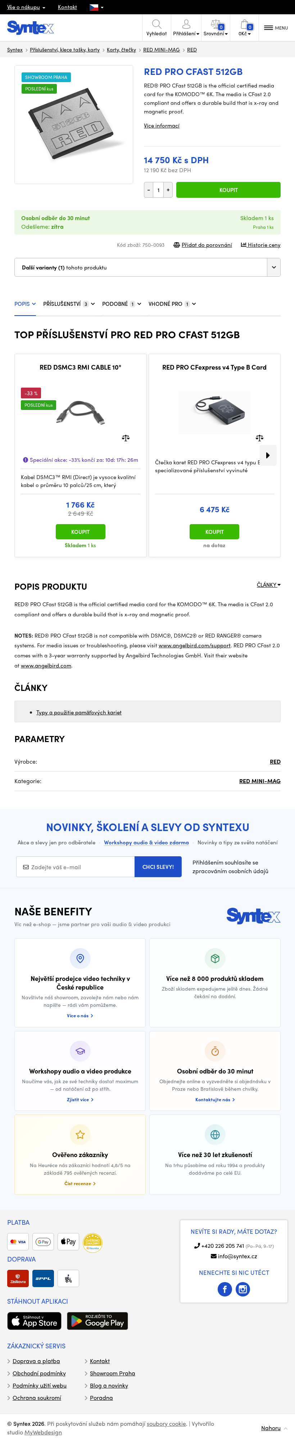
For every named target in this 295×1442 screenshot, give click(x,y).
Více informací (162, 125)
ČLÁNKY (267, 585)
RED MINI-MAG (161, 49)
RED (192, 49)
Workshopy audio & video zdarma (146, 842)
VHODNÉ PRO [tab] (168, 304)
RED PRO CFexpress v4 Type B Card (214, 367)
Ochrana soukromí (37, 1397)
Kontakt (67, 7)
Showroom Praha (112, 1373)
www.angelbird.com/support (195, 645)
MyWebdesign (43, 1432)
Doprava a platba (36, 1361)
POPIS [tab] (22, 304)
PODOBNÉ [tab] (117, 304)
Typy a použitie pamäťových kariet (79, 712)
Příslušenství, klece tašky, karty (65, 49)
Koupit (228, 190)
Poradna (101, 1397)
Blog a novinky (109, 1385)
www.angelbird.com (46, 665)
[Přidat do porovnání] (126, 437)
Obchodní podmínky (39, 1373)
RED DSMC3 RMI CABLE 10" (80, 367)
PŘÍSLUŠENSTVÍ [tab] (65, 304)
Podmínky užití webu (40, 1385)
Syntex (15, 49)
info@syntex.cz (237, 1256)
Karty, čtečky (121, 49)
